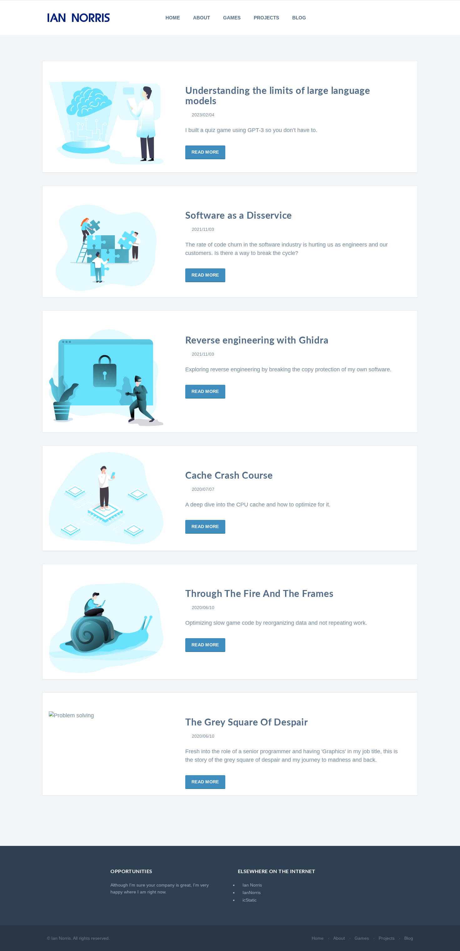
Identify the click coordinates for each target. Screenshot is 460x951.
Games (232, 17)
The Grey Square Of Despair (246, 722)
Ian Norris (251, 884)
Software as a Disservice (238, 216)
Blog (299, 17)
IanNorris (251, 892)
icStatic (249, 900)
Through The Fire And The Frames (259, 594)
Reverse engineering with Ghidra (256, 340)
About (201, 17)
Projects (266, 17)
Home (173, 17)
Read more (205, 152)
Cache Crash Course (229, 476)
